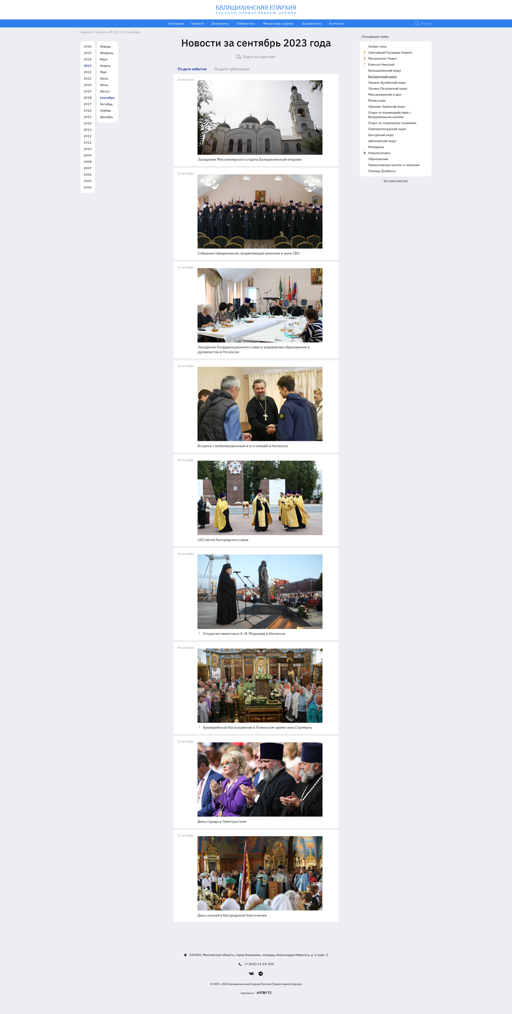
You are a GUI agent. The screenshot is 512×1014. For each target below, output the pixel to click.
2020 (88, 85)
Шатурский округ (381, 135)
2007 (88, 168)
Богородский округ (382, 76)
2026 (88, 46)
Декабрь (106, 117)
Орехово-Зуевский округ (386, 106)
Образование (378, 159)
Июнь (104, 78)
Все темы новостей (396, 180)
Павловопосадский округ (387, 129)
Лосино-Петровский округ (388, 88)
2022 (88, 72)
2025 (88, 53)
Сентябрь (107, 98)
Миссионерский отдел (385, 94)
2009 (88, 155)
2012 (88, 136)
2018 (88, 98)
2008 (88, 162)
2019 (88, 91)
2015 (88, 117)
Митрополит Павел (382, 58)
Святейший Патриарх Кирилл (390, 52)
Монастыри (376, 100)
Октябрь (106, 104)
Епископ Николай (381, 64)
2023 (88, 66)
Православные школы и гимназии (393, 165)
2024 (88, 59)
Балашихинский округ (384, 70)
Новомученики (379, 153)
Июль (104, 85)
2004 (88, 187)
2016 (88, 110)
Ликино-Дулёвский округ (387, 82)
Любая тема (377, 46)
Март (104, 59)
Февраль (106, 53)
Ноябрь (105, 110)
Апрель (105, 66)
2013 (88, 130)
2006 (88, 174)
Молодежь (376, 147)
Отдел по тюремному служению (392, 123)
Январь (105, 46)
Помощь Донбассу (382, 171)
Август (105, 91)
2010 (88, 149)
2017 (88, 104)
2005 (88, 181)
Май (103, 72)
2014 (88, 123)
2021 (88, 78)
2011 (88, 142)
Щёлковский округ (382, 141)
